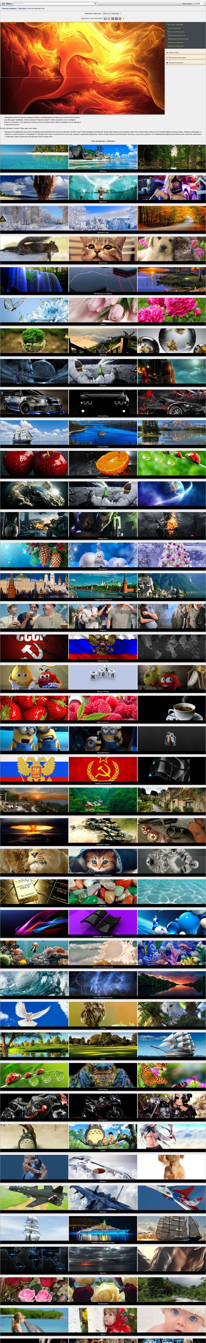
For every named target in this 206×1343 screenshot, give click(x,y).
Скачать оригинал (174, 28)
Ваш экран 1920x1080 (175, 24)
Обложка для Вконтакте (176, 35)
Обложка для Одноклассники (178, 39)
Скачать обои (173, 52)
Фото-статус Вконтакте (176, 32)
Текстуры (22, 8)
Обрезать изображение (176, 46)
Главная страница (9, 8)
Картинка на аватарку (175, 42)
